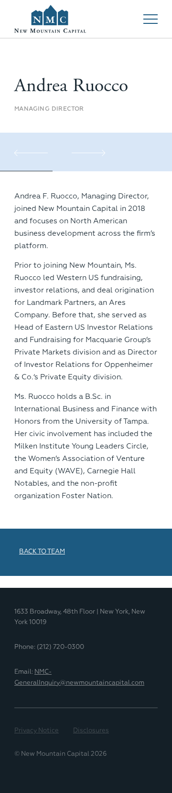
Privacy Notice (36, 731)
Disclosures (91, 731)
